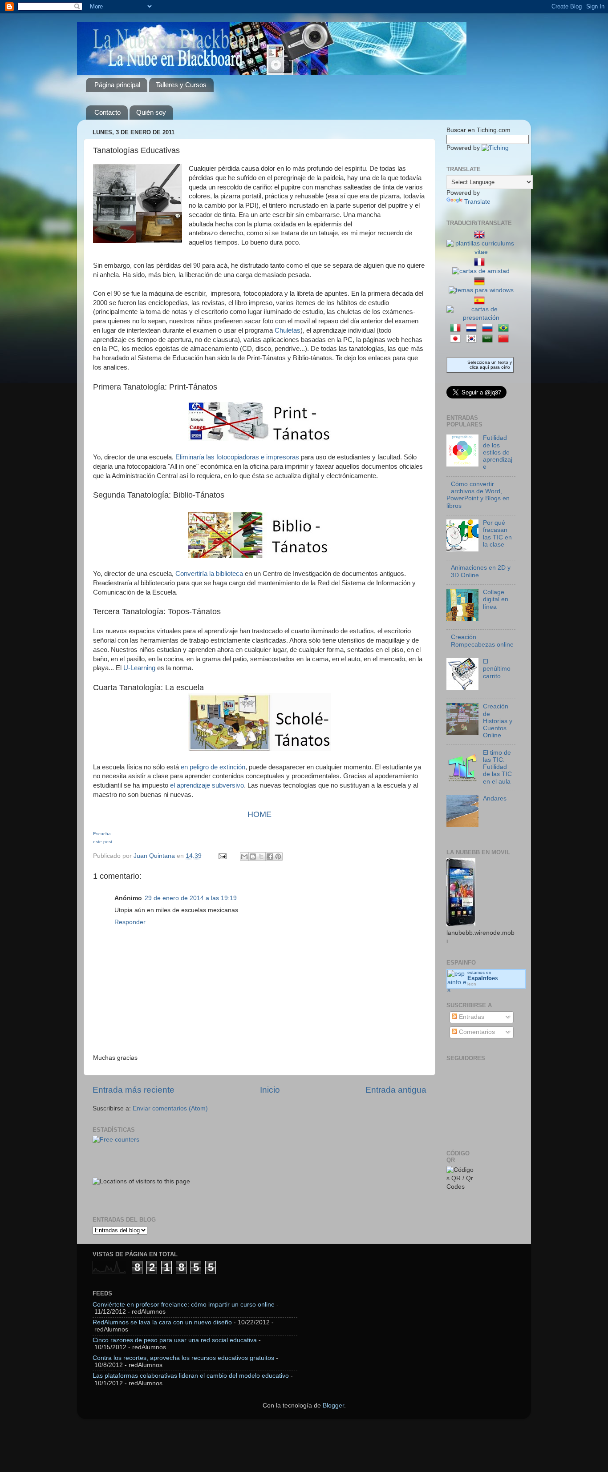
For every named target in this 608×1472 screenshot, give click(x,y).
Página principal (117, 84)
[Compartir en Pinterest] (278, 856)
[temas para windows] (481, 290)
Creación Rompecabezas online (482, 641)
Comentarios (476, 1032)
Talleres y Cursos (181, 84)
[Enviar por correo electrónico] (244, 856)
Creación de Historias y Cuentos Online (497, 721)
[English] (481, 235)
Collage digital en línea (495, 599)
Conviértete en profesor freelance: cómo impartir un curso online (184, 1304)
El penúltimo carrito (497, 668)
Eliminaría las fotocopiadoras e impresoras (237, 457)
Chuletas (286, 330)
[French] (481, 262)
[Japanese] (457, 339)
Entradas (470, 1017)
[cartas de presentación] (480, 317)
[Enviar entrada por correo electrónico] (221, 856)
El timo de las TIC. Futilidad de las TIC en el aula (497, 767)
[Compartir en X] (261, 856)
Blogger (333, 1405)
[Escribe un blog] (252, 856)
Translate (477, 201)
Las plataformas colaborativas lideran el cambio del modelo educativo (191, 1375)
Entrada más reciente (133, 1089)
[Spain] (481, 301)
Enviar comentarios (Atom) (170, 1108)
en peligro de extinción (213, 767)
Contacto (107, 112)
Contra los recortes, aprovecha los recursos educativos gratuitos (183, 1358)
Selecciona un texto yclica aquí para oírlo (489, 365)
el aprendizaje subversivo (207, 785)
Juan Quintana (155, 856)
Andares (495, 798)
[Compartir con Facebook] (269, 856)
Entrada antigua (395, 1089)
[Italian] (457, 328)
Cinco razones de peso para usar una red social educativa (175, 1340)
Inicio (270, 1089)
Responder (130, 922)
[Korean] (473, 339)
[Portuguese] (505, 328)
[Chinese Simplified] (505, 339)
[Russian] (489, 328)
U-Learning (139, 668)
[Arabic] (489, 339)
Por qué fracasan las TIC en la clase (497, 533)
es (482, 978)
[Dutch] (473, 328)
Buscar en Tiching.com (478, 130)
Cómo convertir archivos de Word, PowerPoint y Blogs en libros (478, 495)
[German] (481, 281)
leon (471, 983)
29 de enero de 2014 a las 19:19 (191, 898)
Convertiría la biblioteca (209, 573)
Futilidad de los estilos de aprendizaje (497, 452)
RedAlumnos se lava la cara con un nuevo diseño (162, 1322)
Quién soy (151, 112)
